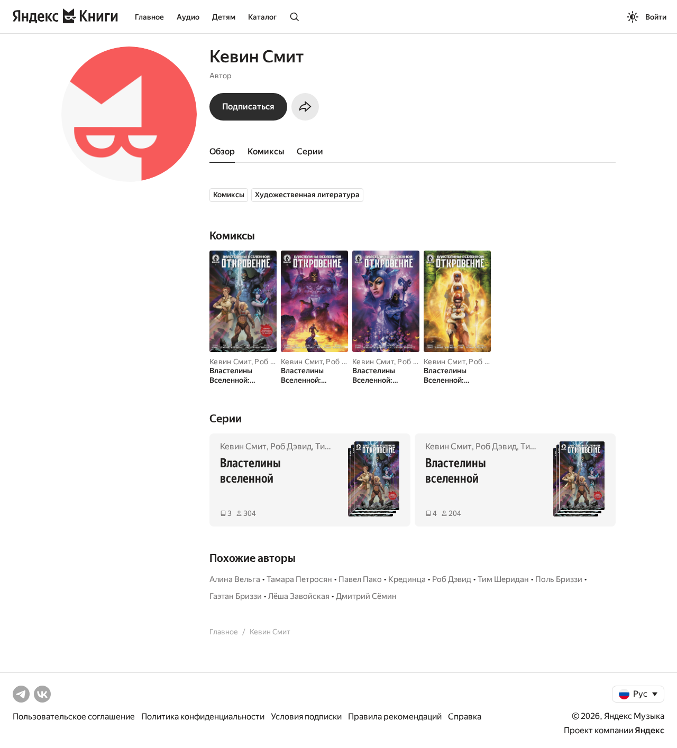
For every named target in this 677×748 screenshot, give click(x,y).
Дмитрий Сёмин (366, 596)
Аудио (188, 17)
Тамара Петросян (299, 579)
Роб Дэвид (273, 361)
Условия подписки (306, 717)
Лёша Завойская (299, 596)
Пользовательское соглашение (74, 717)
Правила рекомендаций (395, 717)
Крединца (407, 579)
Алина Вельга (234, 579)
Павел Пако (360, 579)
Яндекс (649, 730)
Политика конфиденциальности (202, 717)
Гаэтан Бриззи (235, 596)
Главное (149, 17)
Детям (223, 17)
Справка (464, 717)
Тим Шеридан (503, 579)
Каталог (262, 17)
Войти (655, 17)
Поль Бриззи (558, 579)
